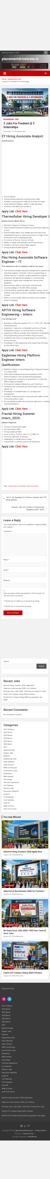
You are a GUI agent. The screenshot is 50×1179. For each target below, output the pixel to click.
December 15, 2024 (10, 131)
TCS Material (8, 797)
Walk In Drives (8, 806)
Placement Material (10, 791)
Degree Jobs (8, 753)
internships (22, 486)
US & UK (6, 803)
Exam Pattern (8, 765)
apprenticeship (9, 750)
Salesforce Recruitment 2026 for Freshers (19, 688)
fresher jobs (12, 486)
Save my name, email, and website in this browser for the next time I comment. (24, 594)
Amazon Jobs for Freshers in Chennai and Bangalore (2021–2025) (27, 508)
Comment (8, 531)
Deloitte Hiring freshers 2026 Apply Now (18, 685)
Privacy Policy (40, 1130)
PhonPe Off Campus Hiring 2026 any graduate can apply (23, 1116)
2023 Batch (7, 735)
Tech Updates (8, 800)
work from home (10, 809)
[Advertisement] (25, 25)
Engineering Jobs (11, 119)
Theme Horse (28, 1134)
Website (6, 580)
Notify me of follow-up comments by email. (22, 601)
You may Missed (12, 817)
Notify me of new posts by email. (18, 606)
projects (6, 794)
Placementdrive (33, 486)
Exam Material (8, 762)
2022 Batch (7, 732)
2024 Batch (7, 738)
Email (6, 570)
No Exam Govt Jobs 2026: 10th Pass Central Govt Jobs (24, 691)
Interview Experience (11, 782)
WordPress (32, 1137)
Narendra (22, 131)
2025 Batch (7, 741)
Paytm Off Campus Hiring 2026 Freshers (19, 694)
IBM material (8, 776)
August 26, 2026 (9, 976)
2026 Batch (7, 744)
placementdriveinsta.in (20, 59)
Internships (7, 779)
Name (6, 560)
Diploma (6, 756)
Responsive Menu (45, 53)
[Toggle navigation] (5, 73)
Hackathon (7, 774)
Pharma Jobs (8, 788)
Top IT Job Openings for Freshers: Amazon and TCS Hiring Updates (26, 498)
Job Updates (8, 785)
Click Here (21, 211)
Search (6, 661)
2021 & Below (8, 729)
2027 (5, 747)
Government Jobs (10, 771)
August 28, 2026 (9, 855)
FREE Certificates (10, 768)
